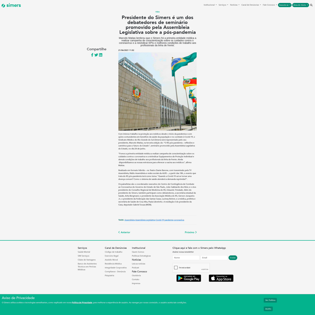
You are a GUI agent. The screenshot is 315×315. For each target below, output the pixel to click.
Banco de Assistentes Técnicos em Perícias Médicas (87, 266)
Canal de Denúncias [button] (250, 5)
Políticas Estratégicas (141, 256)
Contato (135, 279)
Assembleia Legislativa (145, 220)
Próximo (190, 232)
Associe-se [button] (284, 5)
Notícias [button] (234, 5)
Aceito (268, 309)
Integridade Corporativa (115, 267)
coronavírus (179, 220)
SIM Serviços (83, 256)
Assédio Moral (111, 259)
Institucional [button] (209, 5)
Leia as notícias (138, 263)
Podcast (135, 267)
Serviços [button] (223, 5)
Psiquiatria (109, 275)
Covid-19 (160, 220)
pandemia (168, 220)
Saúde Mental (84, 252)
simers (13, 5)
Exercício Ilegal (111, 256)
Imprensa (136, 283)
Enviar (233, 257)
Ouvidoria (136, 275)
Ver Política (270, 300)
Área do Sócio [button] (300, 5)
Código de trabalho (113, 252)
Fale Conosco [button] (269, 5)
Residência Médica (113, 263)
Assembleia (130, 220)
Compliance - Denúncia (115, 271)
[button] (311, 5)
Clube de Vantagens (87, 259)
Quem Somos (138, 252)
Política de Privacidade (82, 302)
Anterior (125, 232)
